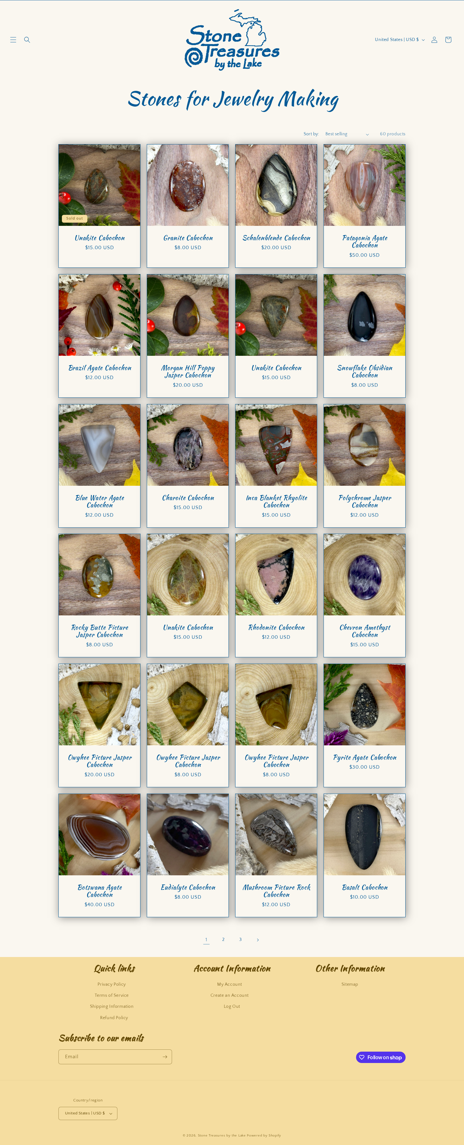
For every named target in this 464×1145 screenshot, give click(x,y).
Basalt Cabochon (365, 887)
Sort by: (311, 134)
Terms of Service (112, 995)
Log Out (232, 1006)
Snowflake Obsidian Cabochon (364, 371)
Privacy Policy (112, 984)
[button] (13, 40)
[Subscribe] (165, 1056)
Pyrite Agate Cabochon (364, 757)
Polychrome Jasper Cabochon (364, 501)
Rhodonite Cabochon (276, 627)
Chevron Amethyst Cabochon (364, 631)
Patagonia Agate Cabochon (365, 241)
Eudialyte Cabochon (187, 887)
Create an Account (230, 995)
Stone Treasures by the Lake (222, 1135)
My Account (229, 984)
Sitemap (350, 984)
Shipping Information (112, 1006)
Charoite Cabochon (188, 498)
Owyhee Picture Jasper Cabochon (100, 761)
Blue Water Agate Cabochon (99, 501)
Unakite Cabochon (99, 238)
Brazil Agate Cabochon (99, 368)
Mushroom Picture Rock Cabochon (276, 891)
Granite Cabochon (187, 238)
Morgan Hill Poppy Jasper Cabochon (188, 371)
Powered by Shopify (264, 1135)
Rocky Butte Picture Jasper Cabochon (99, 631)
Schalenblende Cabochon (276, 238)
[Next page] (258, 940)
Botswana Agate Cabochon (99, 891)
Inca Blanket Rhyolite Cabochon (276, 501)
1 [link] (206, 939)
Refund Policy (114, 1017)
